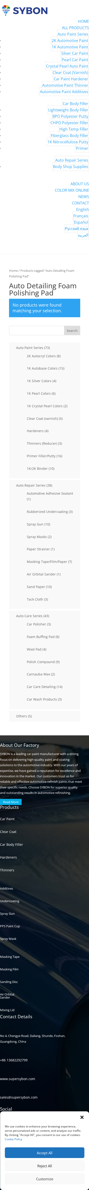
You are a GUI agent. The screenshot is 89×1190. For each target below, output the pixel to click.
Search (72, 330)
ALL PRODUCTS (75, 27)
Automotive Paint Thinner (65, 85)
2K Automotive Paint (70, 40)
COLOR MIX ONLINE (72, 190)
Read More (11, 802)
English (82, 209)
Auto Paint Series (73, 34)
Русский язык (76, 228)
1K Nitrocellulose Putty (67, 142)
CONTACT (80, 203)
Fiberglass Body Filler (69, 135)
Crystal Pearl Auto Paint (67, 66)
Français (80, 215)
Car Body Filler (75, 103)
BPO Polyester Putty (70, 116)
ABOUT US (79, 183)
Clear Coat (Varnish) (70, 72)
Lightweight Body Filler (68, 110)
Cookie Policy (13, 1139)
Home (13, 270)
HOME (83, 21)
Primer (82, 148)
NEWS (83, 196)
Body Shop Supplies (70, 166)
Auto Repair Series (71, 160)
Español (81, 222)
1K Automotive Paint (70, 47)
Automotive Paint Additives (64, 91)
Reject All (44, 1165)
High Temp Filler (73, 129)
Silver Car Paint (74, 53)
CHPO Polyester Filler (69, 122)
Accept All (44, 1152)
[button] (82, 1117)
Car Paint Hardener (71, 78)
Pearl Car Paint (75, 59)
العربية (83, 235)
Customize (44, 1178)
